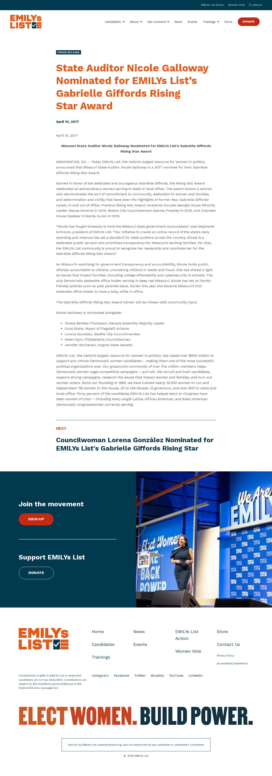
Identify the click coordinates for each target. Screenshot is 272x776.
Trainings (209, 21)
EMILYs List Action (212, 4)
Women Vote (236, 4)
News (178, 21)
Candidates (113, 21)
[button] (254, 5)
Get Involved (156, 21)
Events (192, 21)
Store (228, 21)
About (134, 21)
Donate (249, 21)
